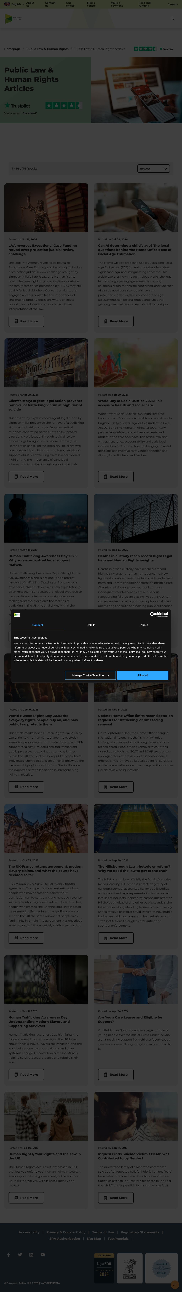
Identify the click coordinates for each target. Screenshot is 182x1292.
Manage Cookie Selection (88, 675)
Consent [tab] (37, 624)
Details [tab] (91, 624)
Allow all (142, 675)
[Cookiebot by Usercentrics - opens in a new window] (152, 614)
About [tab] (144, 624)
